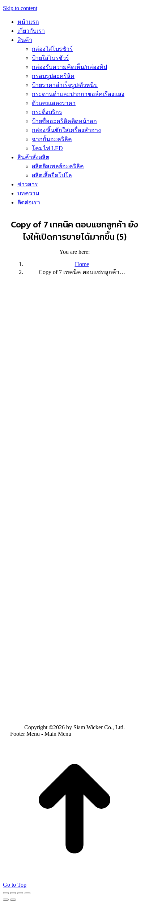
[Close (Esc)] (6, 893)
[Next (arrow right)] (13, 900)
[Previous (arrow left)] (6, 900)
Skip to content (20, 8)
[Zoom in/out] (27, 893)
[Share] (13, 893)
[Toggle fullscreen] (20, 893)
